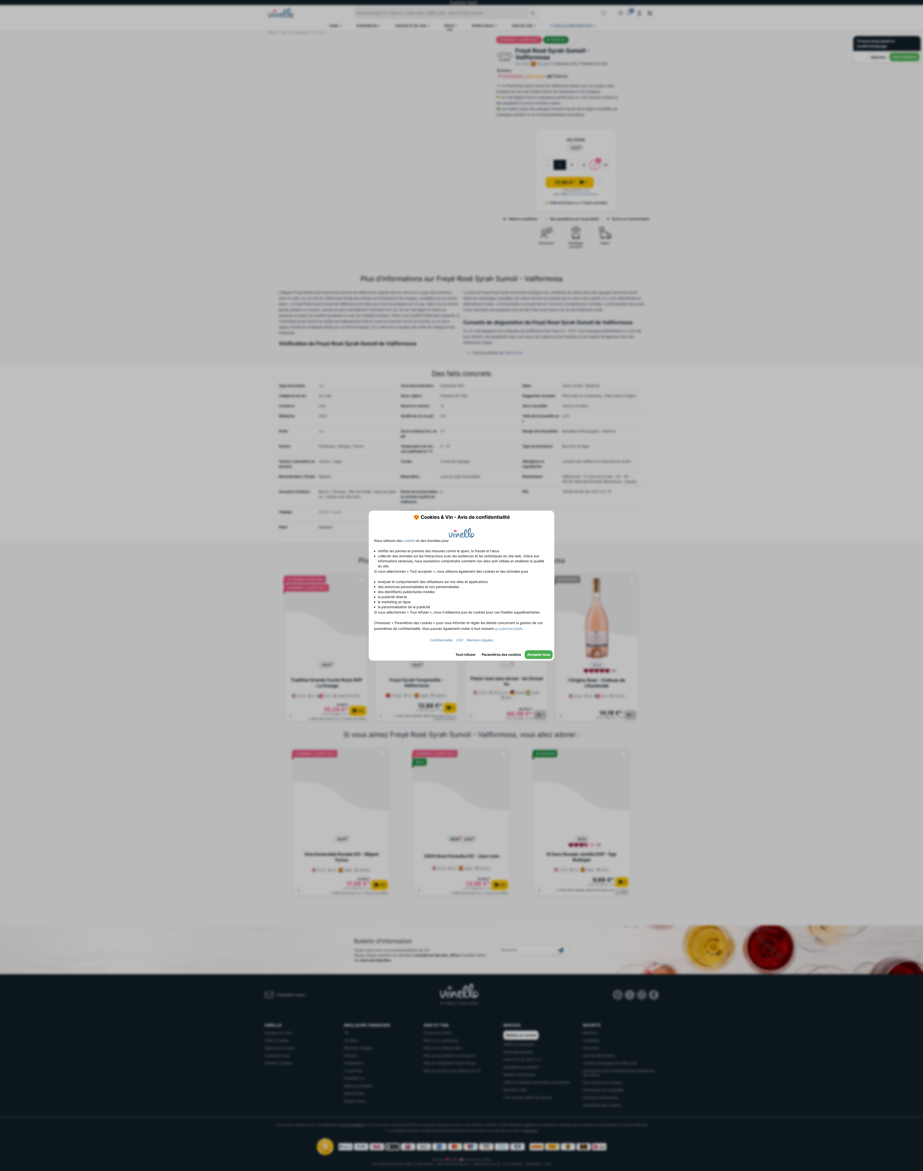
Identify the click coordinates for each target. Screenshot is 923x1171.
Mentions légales (480, 640)
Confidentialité (441, 640)
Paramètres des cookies (501, 654)
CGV (459, 640)
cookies (409, 541)
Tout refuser (465, 654)
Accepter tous (538, 654)
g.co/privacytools (508, 628)
